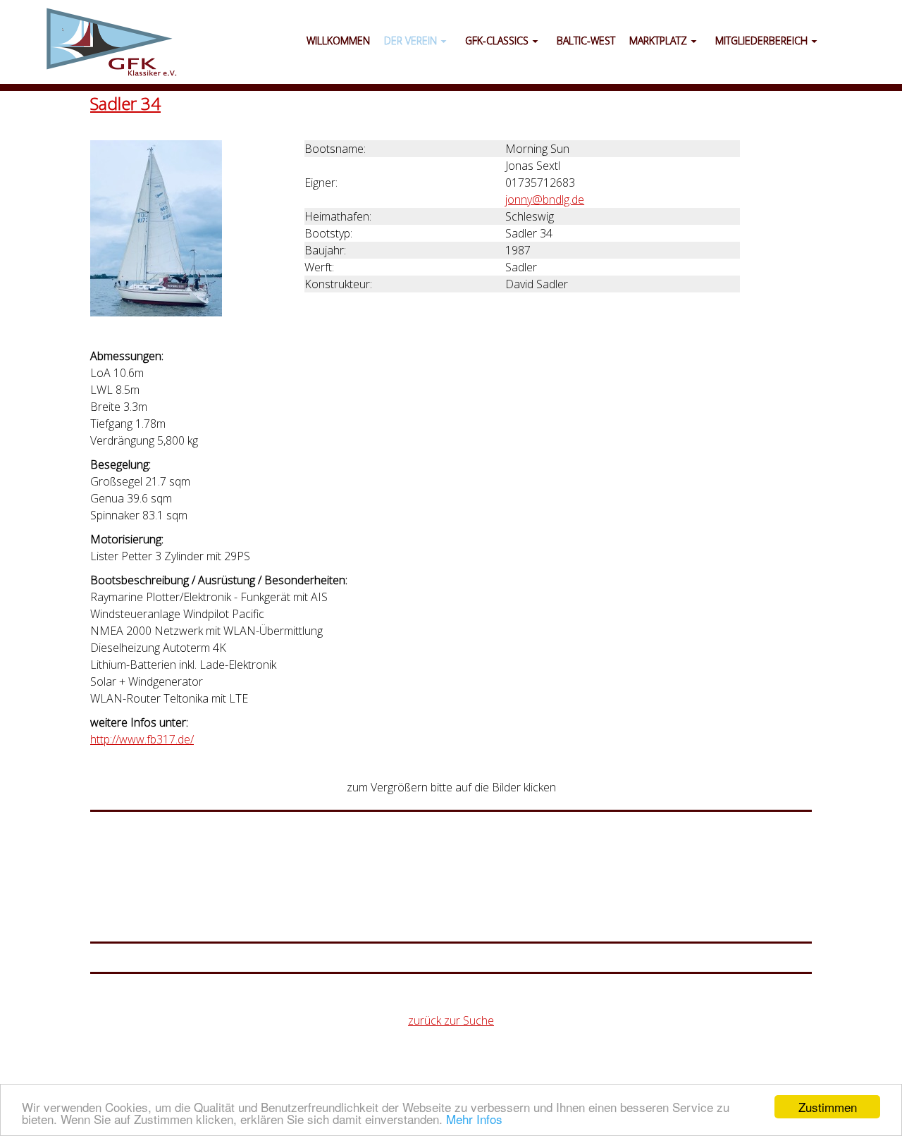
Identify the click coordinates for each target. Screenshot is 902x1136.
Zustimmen (827, 1107)
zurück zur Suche (451, 1020)
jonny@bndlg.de (544, 199)
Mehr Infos (474, 1119)
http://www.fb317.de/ (142, 739)
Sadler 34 (125, 103)
